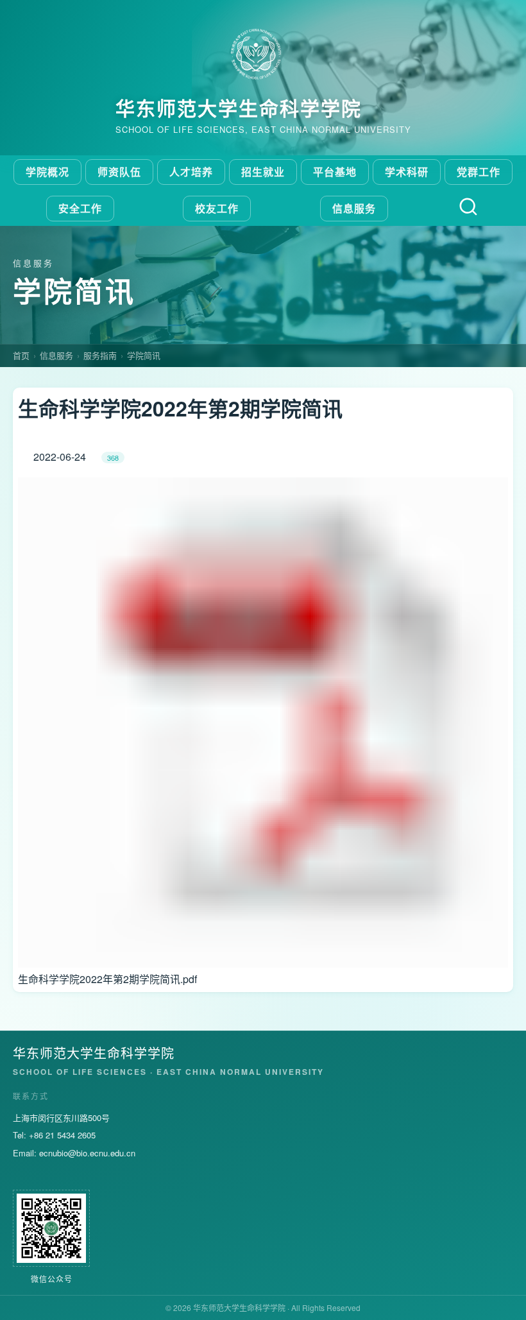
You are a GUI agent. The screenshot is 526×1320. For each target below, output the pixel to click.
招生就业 (263, 171)
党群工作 (478, 171)
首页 (21, 355)
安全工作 (80, 208)
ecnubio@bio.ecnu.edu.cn (87, 1153)
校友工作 (217, 208)
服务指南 (100, 355)
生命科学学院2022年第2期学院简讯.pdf (107, 979)
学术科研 (406, 171)
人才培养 (191, 171)
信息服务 (354, 208)
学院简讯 (143, 355)
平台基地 (335, 171)
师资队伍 (119, 171)
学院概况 (47, 171)
